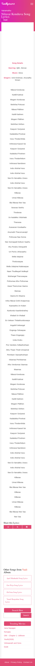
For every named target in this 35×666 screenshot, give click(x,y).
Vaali (5, 20)
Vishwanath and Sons (12, 643)
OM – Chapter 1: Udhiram (14, 636)
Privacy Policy (16, 662)
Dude (6, 647)
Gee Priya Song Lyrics (15, 585)
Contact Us (27, 662)
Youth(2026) (9, 639)
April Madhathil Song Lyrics (17, 578)
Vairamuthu (6, 10)
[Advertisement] (17, 42)
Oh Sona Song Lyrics (14, 592)
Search (26, 615)
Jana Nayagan (10, 628)
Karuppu (7, 632)
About (7, 662)
